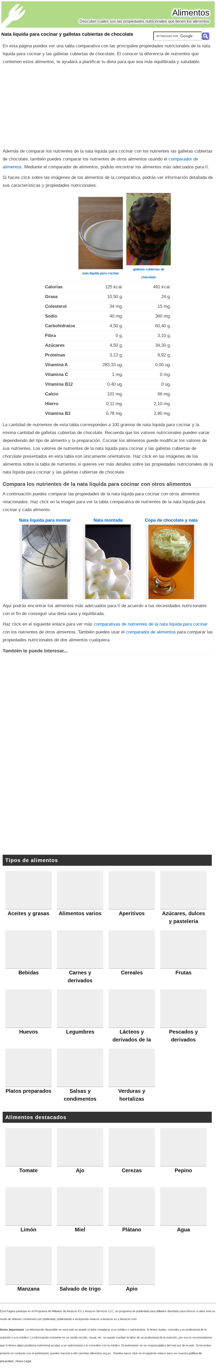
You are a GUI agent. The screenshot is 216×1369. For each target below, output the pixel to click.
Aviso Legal (23, 1361)
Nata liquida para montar (45, 520)
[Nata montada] (108, 561)
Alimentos (190, 12)
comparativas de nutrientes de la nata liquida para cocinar (151, 624)
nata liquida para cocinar (100, 273)
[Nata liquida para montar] (44, 562)
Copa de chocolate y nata (171, 520)
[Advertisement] (108, 105)
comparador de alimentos (151, 632)
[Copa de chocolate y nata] (171, 562)
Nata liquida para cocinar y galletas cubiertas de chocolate (67, 34)
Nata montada (108, 520)
